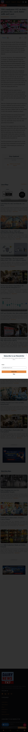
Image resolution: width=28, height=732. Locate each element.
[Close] (26, 355)
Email (3, 364)
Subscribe (14, 371)
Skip (14, 374)
